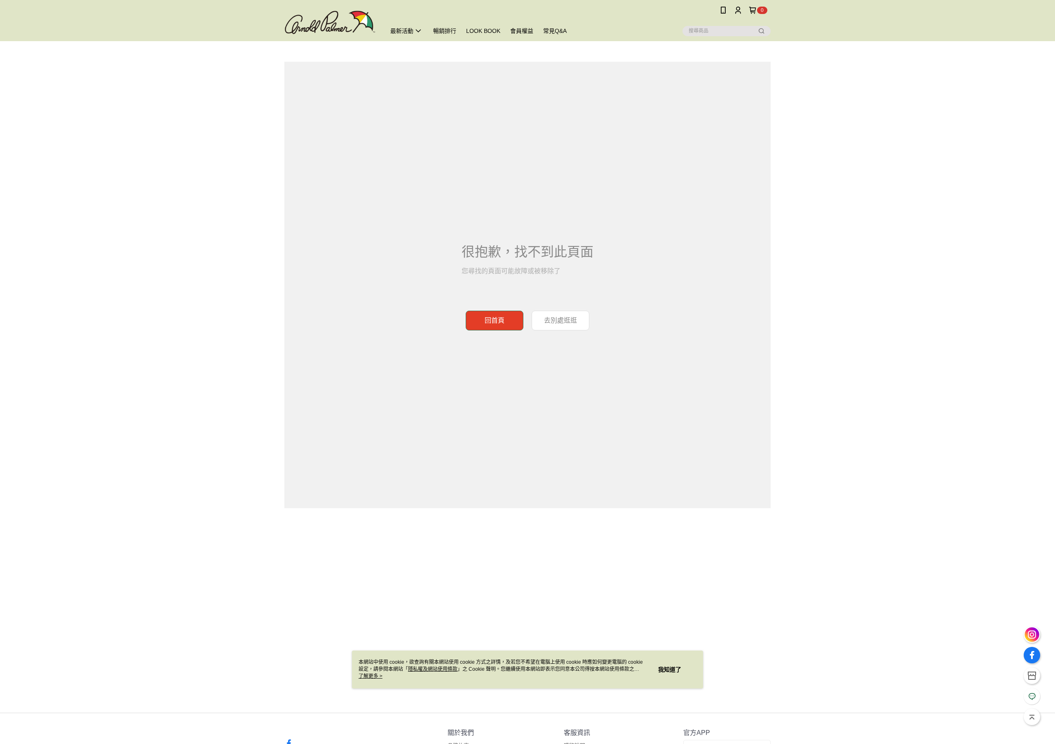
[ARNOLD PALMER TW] (330, 21)
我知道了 (669, 669)
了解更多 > (370, 676)
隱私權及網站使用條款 (432, 669)
